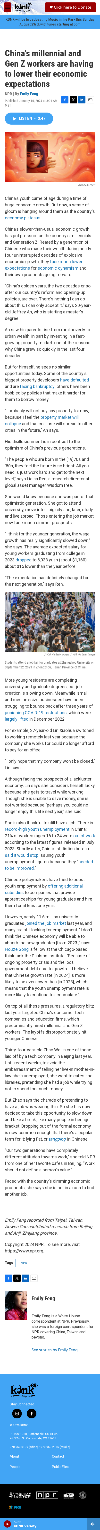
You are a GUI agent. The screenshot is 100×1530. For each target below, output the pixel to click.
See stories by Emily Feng (55, 1349)
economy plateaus (23, 217)
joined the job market (45, 923)
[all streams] (93, 1524)
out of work (84, 835)
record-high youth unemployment (37, 829)
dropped (24, 559)
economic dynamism (58, 268)
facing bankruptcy (37, 386)
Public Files (60, 1467)
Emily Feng (29, 93)
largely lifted (16, 719)
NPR (24, 1263)
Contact (58, 1456)
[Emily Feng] (16, 1305)
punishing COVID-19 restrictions (36, 712)
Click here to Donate (72, 7)
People (15, 1467)
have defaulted (74, 379)
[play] (7, 1524)
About (14, 1456)
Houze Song (17, 949)
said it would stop (22, 855)
